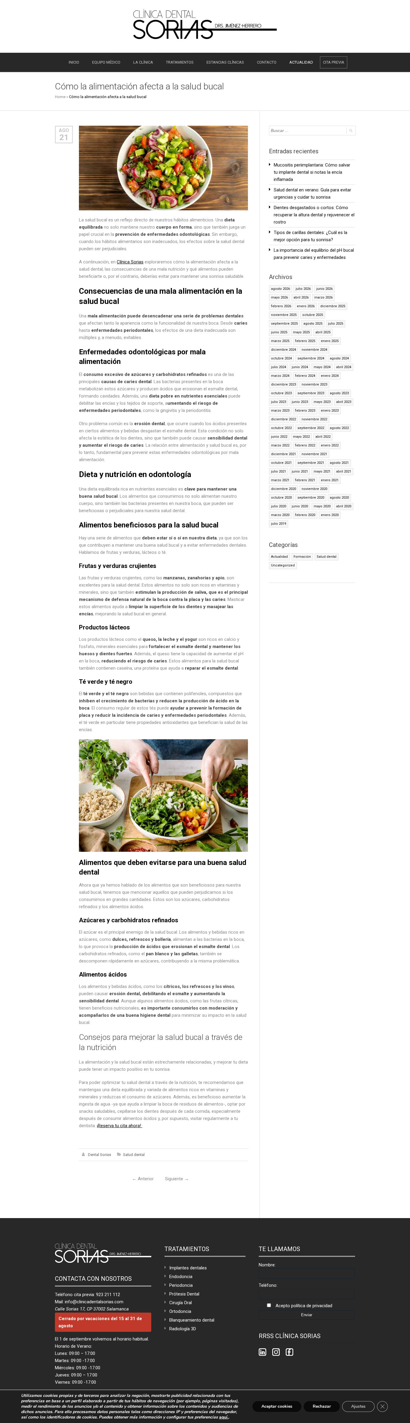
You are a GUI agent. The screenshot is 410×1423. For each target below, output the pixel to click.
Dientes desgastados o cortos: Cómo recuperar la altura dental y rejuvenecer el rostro (314, 215)
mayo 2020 (322, 506)
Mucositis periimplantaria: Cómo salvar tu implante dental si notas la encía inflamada (312, 172)
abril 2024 (343, 367)
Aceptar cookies (276, 1406)
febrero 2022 (305, 445)
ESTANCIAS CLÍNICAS (225, 62)
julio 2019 (278, 524)
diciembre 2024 (283, 350)
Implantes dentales (188, 1268)
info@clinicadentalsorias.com (94, 1301)
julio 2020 (278, 506)
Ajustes (358, 1406)
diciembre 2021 (283, 454)
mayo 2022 (301, 437)
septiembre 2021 (310, 463)
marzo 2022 (280, 445)
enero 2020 (330, 515)
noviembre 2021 (314, 454)
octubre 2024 (281, 358)
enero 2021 (330, 480)
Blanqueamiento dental (191, 1320)
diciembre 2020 (283, 489)
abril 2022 (322, 437)
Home (60, 97)
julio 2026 (303, 289)
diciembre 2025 (332, 306)
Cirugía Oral (180, 1302)
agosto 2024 (339, 358)
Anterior (143, 1178)
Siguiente (177, 1178)
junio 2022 (279, 437)
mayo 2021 (322, 471)
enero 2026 (306, 306)
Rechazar (322, 1406)
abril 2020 (343, 506)
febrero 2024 (305, 376)
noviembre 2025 (284, 315)
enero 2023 (330, 411)
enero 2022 (330, 445)
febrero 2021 (305, 480)
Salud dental (134, 1154)
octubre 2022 (281, 428)
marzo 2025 (280, 341)
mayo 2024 (322, 367)
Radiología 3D (182, 1328)
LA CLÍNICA (143, 62)
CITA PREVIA (333, 62)
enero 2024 (330, 376)
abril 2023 (343, 402)
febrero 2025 (305, 341)
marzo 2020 (280, 515)
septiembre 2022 (310, 428)
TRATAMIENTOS (180, 62)
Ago (64, 130)
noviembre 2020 (314, 489)
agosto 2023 (339, 393)
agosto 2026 (280, 289)
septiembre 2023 (310, 393)
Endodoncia (180, 1276)
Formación (302, 557)
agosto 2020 (339, 498)
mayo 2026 (279, 297)
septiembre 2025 (284, 324)
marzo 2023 (280, 411)
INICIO (74, 62)
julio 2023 (278, 402)
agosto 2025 (312, 324)
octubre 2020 (281, 498)
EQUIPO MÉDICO (106, 62)
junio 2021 (300, 471)
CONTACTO (266, 62)
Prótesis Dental (184, 1294)
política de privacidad (311, 1305)
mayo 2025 (301, 332)
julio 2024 (278, 367)
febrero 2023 (305, 411)
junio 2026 (324, 289)
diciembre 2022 (283, 419)
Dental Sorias (99, 1154)
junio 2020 (300, 506)
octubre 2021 (281, 463)
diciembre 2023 (283, 384)
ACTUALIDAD (301, 62)
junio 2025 (279, 332)
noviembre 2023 (314, 384)
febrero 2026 (281, 306)
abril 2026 (301, 297)
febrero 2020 (305, 515)
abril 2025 (322, 332)
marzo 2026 (323, 297)
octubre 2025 (312, 315)
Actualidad (279, 557)
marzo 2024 (280, 376)
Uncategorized (283, 565)
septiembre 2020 (310, 498)
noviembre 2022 (314, 419)
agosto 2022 (339, 428)
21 (63, 137)
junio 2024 (300, 367)
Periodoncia (181, 1285)
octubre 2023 (281, 393)
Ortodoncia (180, 1311)
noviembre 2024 (314, 350)
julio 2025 (335, 324)
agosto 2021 (339, 463)
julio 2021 (278, 471)
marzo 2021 (280, 480)
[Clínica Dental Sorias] (205, 24)
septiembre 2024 (310, 358)
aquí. (223, 1417)
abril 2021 (343, 471)
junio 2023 (300, 402)
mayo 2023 (322, 402)
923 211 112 (108, 1294)
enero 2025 (330, 341)
